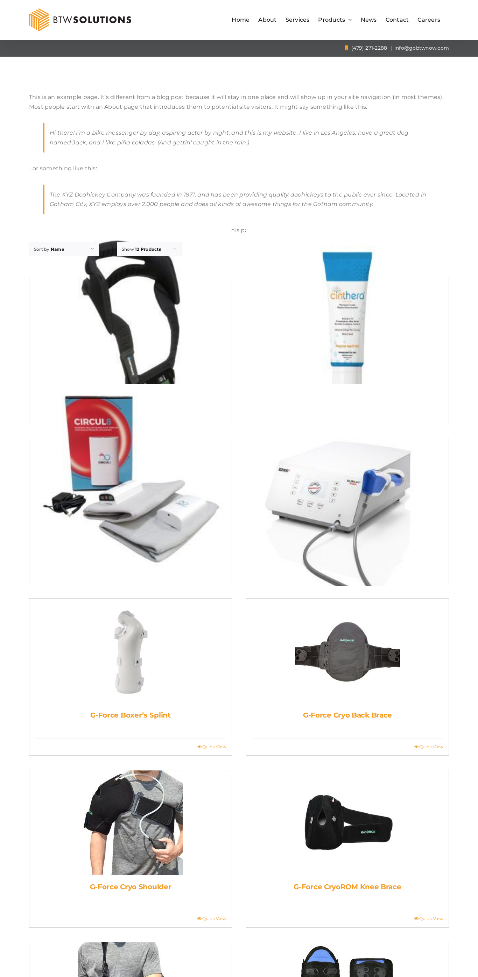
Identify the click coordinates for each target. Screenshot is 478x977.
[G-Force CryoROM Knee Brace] (347, 822)
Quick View (214, 746)
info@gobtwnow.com (421, 48)
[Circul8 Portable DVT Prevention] (130, 485)
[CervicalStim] (130, 324)
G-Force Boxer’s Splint (130, 715)
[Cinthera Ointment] (347, 324)
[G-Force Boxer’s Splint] (130, 651)
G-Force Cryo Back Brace (347, 715)
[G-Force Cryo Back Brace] (347, 651)
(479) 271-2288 (368, 48)
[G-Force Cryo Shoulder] (130, 822)
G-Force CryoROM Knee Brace (347, 887)
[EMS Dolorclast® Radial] (347, 485)
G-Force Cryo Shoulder (130, 887)
